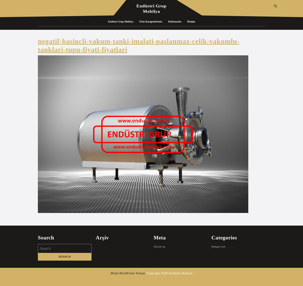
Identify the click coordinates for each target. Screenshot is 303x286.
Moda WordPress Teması (128, 273)
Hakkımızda (174, 21)
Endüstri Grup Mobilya (120, 21)
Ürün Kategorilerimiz (150, 21)
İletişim (191, 21)
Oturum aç (159, 246)
